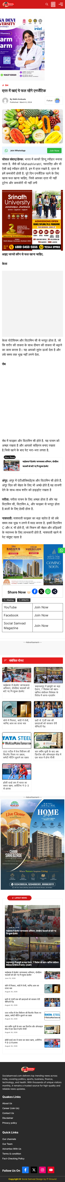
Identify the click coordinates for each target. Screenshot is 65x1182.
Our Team (7, 1144)
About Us (7, 1103)
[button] (47, 4)
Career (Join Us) (10, 1108)
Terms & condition (11, 1153)
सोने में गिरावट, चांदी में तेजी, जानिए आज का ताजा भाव (16, 722)
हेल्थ (6, 85)
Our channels (9, 1139)
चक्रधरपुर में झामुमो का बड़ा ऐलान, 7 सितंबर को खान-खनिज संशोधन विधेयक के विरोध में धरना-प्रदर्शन (47, 691)
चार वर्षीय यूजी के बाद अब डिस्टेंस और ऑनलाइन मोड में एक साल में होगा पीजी (48, 754)
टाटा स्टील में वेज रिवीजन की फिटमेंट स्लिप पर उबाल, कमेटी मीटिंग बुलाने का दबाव (16, 754)
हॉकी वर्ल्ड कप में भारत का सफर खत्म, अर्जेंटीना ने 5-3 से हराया (16, 785)
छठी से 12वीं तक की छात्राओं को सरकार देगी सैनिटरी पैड (46, 723)
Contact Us (8, 1113)
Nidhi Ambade (19, 99)
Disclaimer (7, 1118)
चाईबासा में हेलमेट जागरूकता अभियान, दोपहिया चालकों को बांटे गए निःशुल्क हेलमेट (16, 688)
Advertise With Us (11, 1148)
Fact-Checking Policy (13, 1158)
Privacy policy (9, 1122)
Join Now (41, 607)
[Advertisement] (32, 303)
